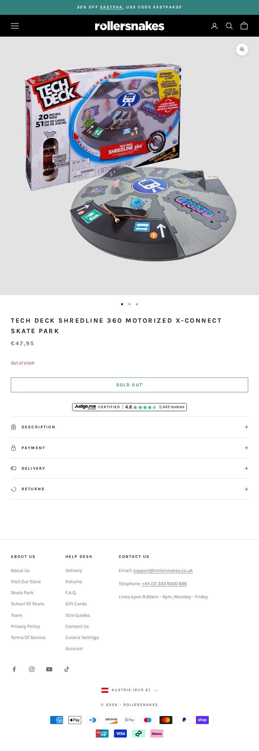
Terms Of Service (28, 637)
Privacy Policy (25, 626)
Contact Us (77, 626)
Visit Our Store (26, 581)
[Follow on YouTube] (49, 669)
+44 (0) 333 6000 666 (164, 583)
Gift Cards (76, 604)
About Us (20, 570)
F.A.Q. (71, 593)
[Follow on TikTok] (66, 669)
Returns (73, 581)
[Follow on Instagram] (31, 669)
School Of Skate (27, 604)
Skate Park (22, 593)
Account (74, 648)
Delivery (73, 570)
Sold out (129, 384)
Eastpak (111, 7)
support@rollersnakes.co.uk (163, 570)
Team (16, 615)
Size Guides (77, 615)
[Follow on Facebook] (14, 669)
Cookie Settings (82, 637)
